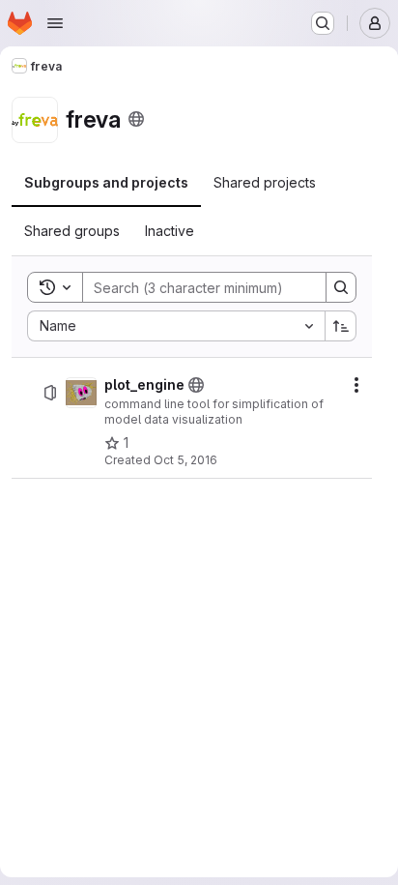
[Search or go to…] (322, 23)
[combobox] (176, 325)
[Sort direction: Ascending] (341, 325)
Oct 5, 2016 (185, 460)
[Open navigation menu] (55, 23)
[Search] (341, 287)
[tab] (106, 183)
